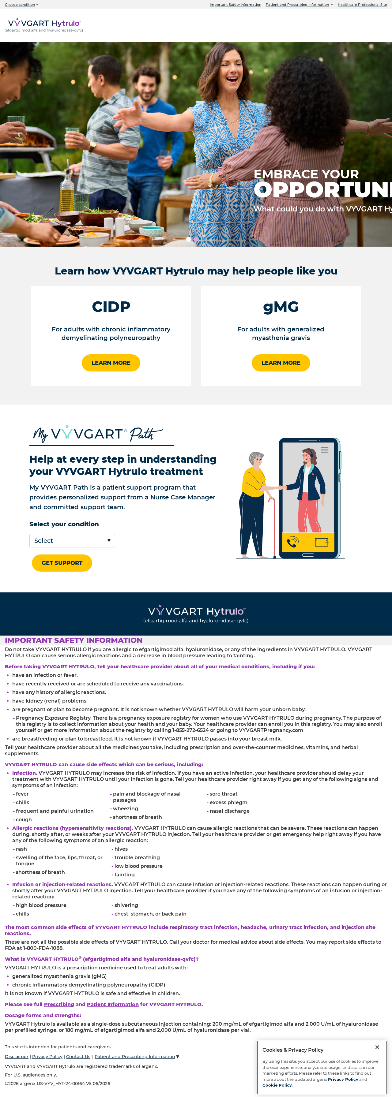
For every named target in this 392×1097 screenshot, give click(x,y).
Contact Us (78, 1056)
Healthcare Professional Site (362, 4)
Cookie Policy (277, 1085)
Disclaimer (16, 1056)
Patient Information (113, 1004)
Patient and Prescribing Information (297, 4)
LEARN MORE (111, 363)
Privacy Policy (47, 1056)
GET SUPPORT (62, 563)
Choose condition (20, 4)
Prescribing (59, 1004)
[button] (196, 640)
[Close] (377, 1047)
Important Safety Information (235, 4)
